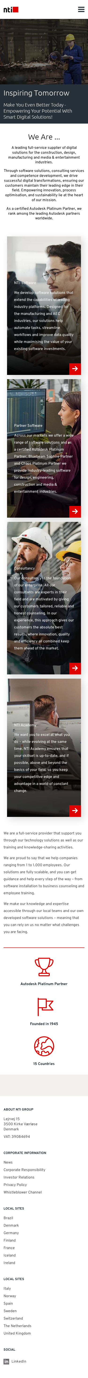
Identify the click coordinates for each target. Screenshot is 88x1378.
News (8, 1162)
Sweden (10, 1311)
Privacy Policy (15, 1185)
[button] (81, 9)
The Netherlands (17, 1326)
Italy (7, 1288)
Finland (10, 1240)
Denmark (11, 1225)
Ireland (9, 1263)
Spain (8, 1303)
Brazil (8, 1218)
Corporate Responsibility (24, 1170)
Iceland (10, 1255)
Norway (10, 1296)
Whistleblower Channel (23, 1192)
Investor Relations (19, 1177)
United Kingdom (17, 1333)
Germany (11, 1233)
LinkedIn (18, 1361)
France (9, 1248)
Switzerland (13, 1318)
